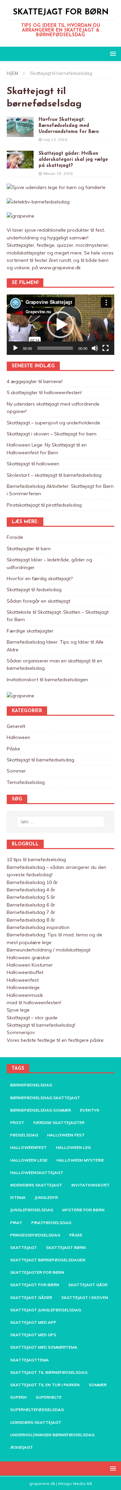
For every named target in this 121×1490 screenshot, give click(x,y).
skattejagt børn (66, 1247)
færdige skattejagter (58, 1122)
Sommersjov (21, 1032)
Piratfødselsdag (51, 1222)
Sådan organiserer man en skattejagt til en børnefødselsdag (54, 664)
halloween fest (66, 1134)
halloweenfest (28, 1147)
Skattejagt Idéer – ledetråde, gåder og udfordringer (49, 563)
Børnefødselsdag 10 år (32, 882)
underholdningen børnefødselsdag (52, 1434)
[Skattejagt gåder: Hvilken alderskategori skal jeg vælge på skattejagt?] (20, 160)
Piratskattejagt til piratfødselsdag (44, 505)
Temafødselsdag (26, 782)
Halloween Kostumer (30, 965)
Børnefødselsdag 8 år (31, 920)
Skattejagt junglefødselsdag (45, 1309)
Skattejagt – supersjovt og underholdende (53, 423)
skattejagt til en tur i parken (45, 1384)
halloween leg (73, 1147)
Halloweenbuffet (25, 972)
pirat (16, 1222)
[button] (60, 324)
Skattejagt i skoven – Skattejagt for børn (51, 434)
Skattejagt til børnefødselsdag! (41, 1025)
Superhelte (49, 1397)
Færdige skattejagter (30, 631)
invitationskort (90, 1185)
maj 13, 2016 (55, 139)
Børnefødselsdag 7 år (31, 912)
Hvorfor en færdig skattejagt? (40, 578)
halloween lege (28, 1160)
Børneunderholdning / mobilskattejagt (48, 950)
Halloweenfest (23, 980)
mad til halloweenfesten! (34, 1002)
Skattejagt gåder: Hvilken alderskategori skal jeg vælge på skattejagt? (73, 159)
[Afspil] (15, 348)
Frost (17, 1122)
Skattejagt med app (33, 1322)
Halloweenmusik (25, 995)
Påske (13, 749)
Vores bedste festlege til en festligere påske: (56, 1040)
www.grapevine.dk (60, 268)
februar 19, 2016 (58, 173)
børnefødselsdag (31, 1084)
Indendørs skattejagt (36, 1185)
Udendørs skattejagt (35, 1422)
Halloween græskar (28, 957)
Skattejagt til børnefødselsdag (40, 760)
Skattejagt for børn (34, 1284)
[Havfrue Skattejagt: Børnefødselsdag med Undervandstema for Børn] (20, 127)
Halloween (18, 737)
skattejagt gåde (88, 1284)
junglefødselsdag (31, 1209)
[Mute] (94, 348)
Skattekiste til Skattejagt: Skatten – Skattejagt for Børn (58, 615)
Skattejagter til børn (29, 549)
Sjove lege (18, 1010)
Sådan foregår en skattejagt (38, 601)
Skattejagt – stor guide (32, 1018)
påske (75, 1235)
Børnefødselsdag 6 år (31, 905)
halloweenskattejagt (36, 1172)
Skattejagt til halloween (33, 464)
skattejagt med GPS (33, 1334)
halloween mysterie (80, 1160)
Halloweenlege (23, 987)
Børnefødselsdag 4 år (31, 890)
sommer (98, 1384)
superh (18, 1397)
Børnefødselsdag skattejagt (45, 1097)
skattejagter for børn (37, 1272)
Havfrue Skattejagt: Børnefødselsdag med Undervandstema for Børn (69, 125)
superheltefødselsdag (37, 1409)
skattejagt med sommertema (43, 1347)
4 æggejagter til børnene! (35, 381)
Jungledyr (46, 1197)
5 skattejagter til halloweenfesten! (44, 392)
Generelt (16, 726)
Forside (15, 537)
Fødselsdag (24, 1134)
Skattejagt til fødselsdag (34, 590)
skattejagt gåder (31, 1297)
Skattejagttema (29, 1359)
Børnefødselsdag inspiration (38, 927)
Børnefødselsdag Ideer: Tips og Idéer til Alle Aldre (55, 645)
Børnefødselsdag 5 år (31, 897)
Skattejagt (23, 1247)
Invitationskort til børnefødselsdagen (47, 680)
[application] (60, 324)
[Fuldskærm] (105, 348)
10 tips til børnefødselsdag (36, 859)
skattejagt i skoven (84, 1297)
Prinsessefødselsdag (35, 1235)
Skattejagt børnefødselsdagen (47, 1259)
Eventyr (89, 1110)
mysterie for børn (83, 1209)
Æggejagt (21, 1447)
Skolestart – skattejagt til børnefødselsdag (54, 475)
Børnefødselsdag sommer (40, 1110)
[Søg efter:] (60, 822)
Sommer (16, 771)
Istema (18, 1197)
